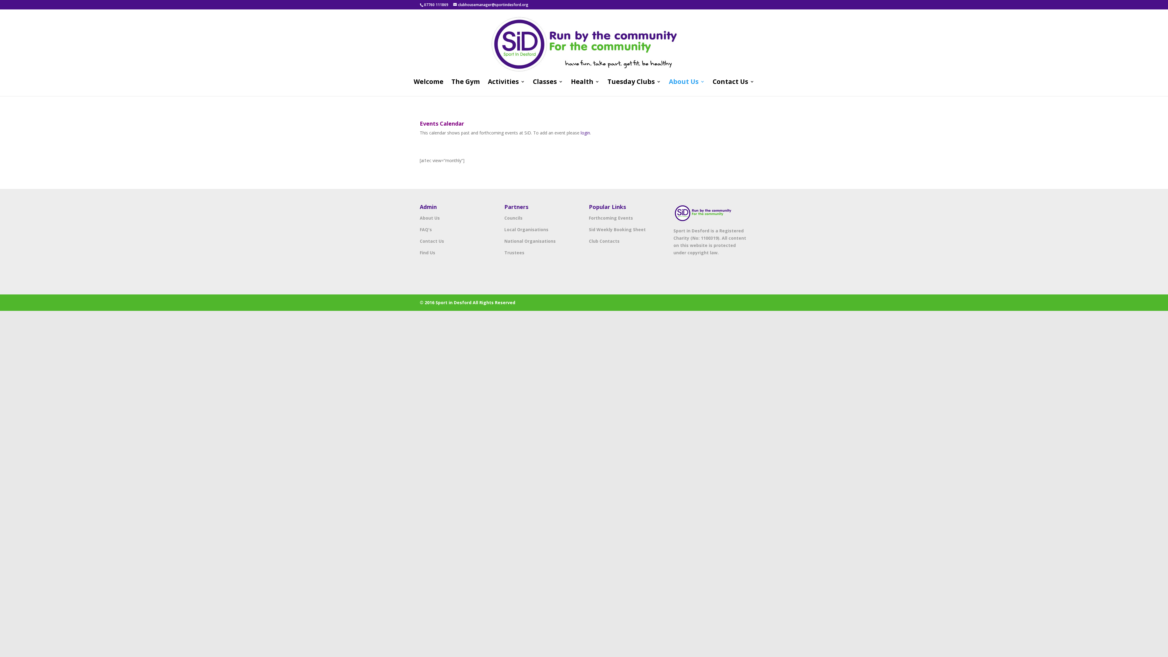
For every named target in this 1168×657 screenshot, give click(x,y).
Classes (545, 82)
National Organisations (530, 241)
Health (582, 82)
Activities (503, 82)
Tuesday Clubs (631, 82)
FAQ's (426, 229)
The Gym (465, 82)
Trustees (514, 252)
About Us (684, 82)
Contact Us (730, 82)
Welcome (428, 82)
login (585, 133)
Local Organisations (526, 229)
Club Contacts (604, 241)
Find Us (427, 252)
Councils (513, 218)
